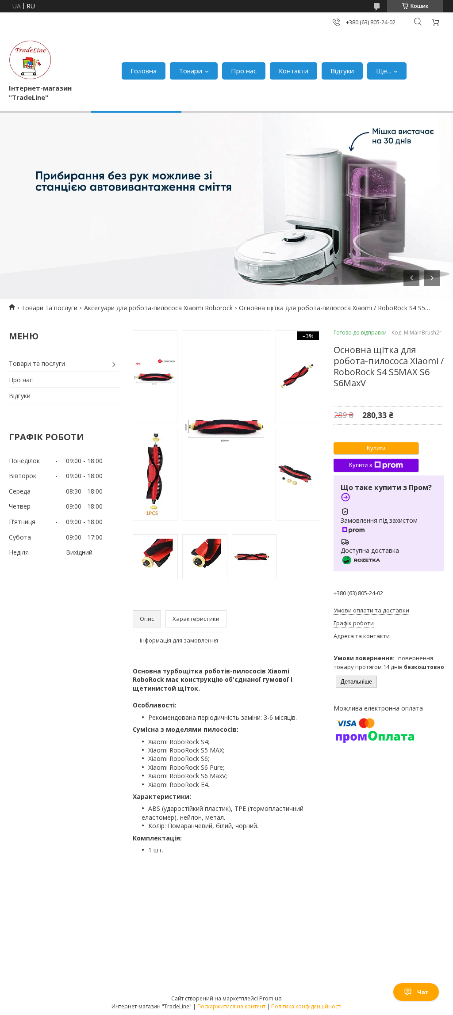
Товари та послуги (49, 308)
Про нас (244, 70)
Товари (190, 70)
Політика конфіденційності (306, 1006)
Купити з (360, 465)
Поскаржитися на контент (231, 1006)
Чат (422, 992)
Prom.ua (270, 998)
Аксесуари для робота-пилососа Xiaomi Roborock (158, 308)
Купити (376, 448)
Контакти (293, 70)
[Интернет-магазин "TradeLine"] (30, 62)
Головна (144, 70)
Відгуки (342, 70)
